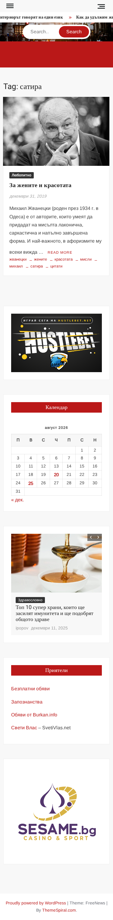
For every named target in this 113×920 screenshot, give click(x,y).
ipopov (22, 628)
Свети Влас (24, 727)
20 (56, 474)
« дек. (17, 499)
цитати (56, 266)
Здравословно (30, 600)
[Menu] (9, 6)
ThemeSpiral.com (59, 910)
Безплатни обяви (30, 688)
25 (30, 483)
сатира (36, 266)
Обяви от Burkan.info (34, 714)
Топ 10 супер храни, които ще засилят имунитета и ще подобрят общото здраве (54, 613)
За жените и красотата (40, 185)
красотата (64, 259)
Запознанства (26, 701)
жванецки (18, 259)
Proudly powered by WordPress (36, 903)
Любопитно (21, 175)
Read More (60, 252)
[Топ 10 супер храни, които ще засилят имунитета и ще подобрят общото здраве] (56, 563)
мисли (86, 259)
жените (40, 259)
